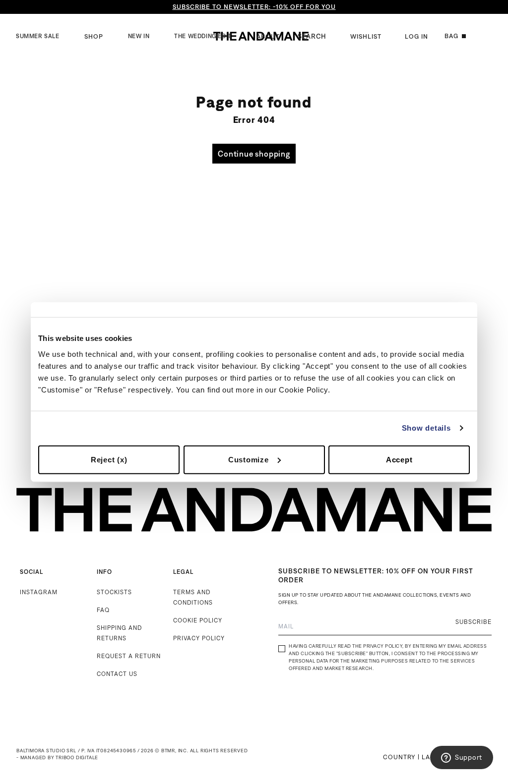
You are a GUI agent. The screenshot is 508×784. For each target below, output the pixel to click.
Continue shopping (254, 153)
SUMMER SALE (38, 36)
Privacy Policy (382, 646)
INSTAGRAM (39, 592)
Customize (248, 459)
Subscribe (473, 621)
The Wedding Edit (203, 36)
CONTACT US (117, 673)
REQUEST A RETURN (129, 656)
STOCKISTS (114, 592)
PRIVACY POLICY (199, 638)
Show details (426, 428)
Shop (93, 36)
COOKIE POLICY (197, 620)
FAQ (103, 610)
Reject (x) (109, 459)
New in (139, 36)
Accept (399, 459)
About (268, 36)
